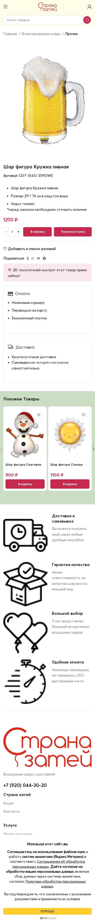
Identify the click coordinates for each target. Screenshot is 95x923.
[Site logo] (47, 6)
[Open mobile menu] (5, 6)
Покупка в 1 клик (73, 231)
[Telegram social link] (44, 258)
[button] (25, 484)
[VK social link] (38, 258)
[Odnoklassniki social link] (27, 258)
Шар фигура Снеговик (23, 464)
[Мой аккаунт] (89, 6)
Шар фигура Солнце (66, 464)
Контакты (11, 811)
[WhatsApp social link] (32, 258)
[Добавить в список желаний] (38, 415)
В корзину (37, 231)
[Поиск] (87, 20)
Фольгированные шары (41, 33)
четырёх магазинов (52, 362)
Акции (8, 803)
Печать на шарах (17, 834)
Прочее (71, 33)
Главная (10, 33)
